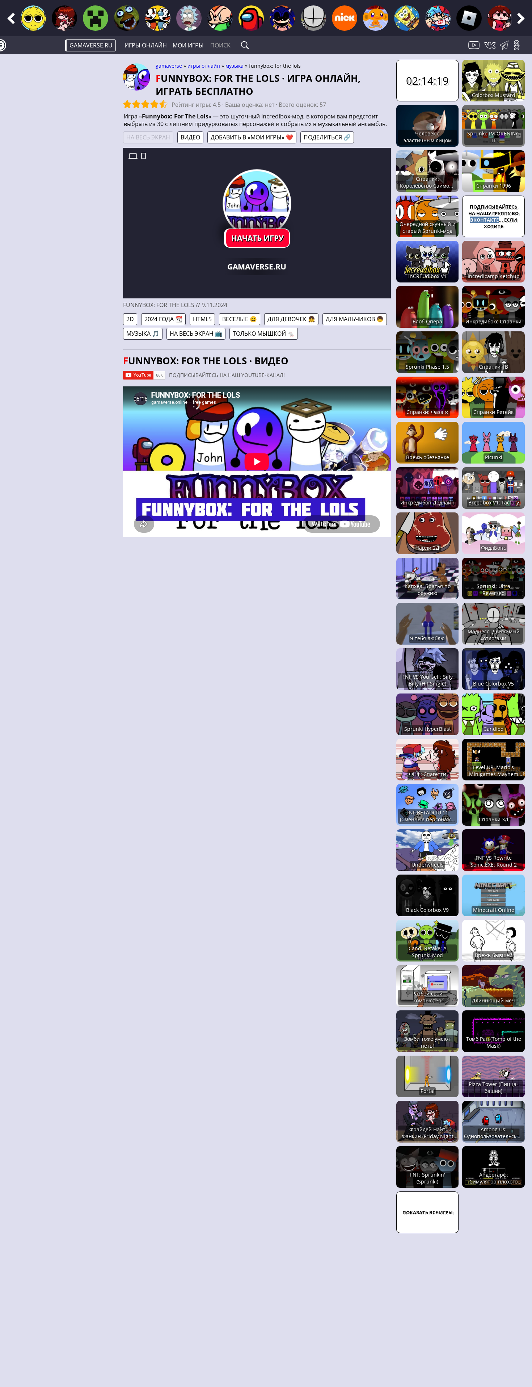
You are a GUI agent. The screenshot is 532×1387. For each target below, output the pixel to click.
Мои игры (188, 45)
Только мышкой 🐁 (264, 334)
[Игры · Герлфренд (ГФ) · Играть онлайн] (500, 18)
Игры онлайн (145, 45)
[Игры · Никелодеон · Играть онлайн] (344, 18)
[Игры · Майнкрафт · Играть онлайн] (95, 18)
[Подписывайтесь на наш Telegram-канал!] (505, 49)
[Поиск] (245, 45)
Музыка (234, 65)
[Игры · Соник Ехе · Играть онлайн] (282, 18)
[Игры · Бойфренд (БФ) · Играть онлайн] (438, 18)
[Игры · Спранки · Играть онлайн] (33, 18)
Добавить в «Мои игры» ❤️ (252, 137)
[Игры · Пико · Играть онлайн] (220, 18)
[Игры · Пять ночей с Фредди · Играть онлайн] (126, 18)
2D (130, 319)
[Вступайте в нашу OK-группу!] (519, 49)
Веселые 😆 (239, 319)
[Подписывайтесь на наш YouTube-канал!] (475, 49)
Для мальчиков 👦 (355, 319)
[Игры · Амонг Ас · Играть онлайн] (251, 18)
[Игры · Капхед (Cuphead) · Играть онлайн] (157, 18)
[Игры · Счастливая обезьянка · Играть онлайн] (375, 18)
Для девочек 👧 (291, 319)
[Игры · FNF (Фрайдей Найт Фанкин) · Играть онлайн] (64, 18)
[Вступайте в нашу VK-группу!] (491, 49)
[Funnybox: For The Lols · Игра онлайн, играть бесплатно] (257, 203)
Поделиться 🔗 (327, 137)
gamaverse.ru (91, 45)
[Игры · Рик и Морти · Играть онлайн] (189, 18)
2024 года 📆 (163, 319)
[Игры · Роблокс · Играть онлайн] (469, 18)
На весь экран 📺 (196, 334)
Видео (190, 137)
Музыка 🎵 (142, 334)
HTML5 (202, 319)
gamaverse (169, 65)
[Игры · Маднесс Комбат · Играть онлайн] (313, 18)
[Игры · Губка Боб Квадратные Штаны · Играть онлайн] (406, 18)
